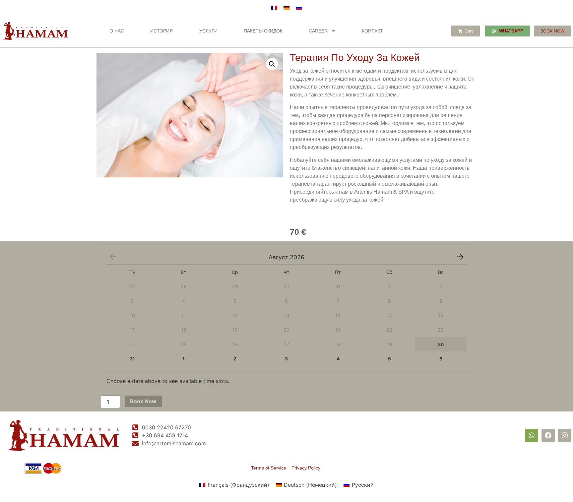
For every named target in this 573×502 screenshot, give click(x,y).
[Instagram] (564, 435)
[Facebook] (548, 435)
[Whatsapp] (531, 435)
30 (441, 344)
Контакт (372, 30)
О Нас (116, 30)
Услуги (208, 30)
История (161, 30)
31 (132, 358)
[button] (272, 64)
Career (318, 30)
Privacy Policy (305, 468)
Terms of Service (271, 468)
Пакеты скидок (263, 30)
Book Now (143, 401)
